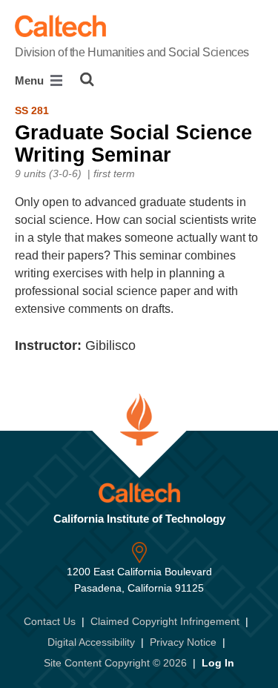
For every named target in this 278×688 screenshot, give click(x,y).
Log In (218, 663)
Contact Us (50, 621)
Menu (31, 80)
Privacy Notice (183, 642)
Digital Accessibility (91, 642)
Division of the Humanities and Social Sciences (132, 52)
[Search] (87, 79)
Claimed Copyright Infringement (164, 621)
